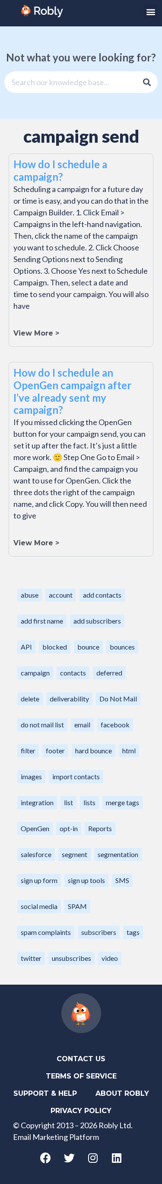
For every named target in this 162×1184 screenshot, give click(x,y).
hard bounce (93, 750)
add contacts (102, 595)
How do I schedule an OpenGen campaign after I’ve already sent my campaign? (72, 391)
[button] (150, 11)
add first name (42, 621)
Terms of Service (81, 1076)
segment (74, 854)
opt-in (69, 828)
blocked (54, 647)
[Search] (147, 82)
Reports (100, 828)
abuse (29, 595)
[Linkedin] (116, 1158)
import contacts (76, 776)
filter (28, 750)
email (82, 724)
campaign (35, 673)
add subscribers (97, 621)
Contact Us (81, 1059)
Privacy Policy (81, 1111)
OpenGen (35, 828)
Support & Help (45, 1093)
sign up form (39, 880)
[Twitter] (69, 1158)
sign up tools (86, 880)
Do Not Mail (118, 698)
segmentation (118, 854)
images (31, 776)
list (68, 802)
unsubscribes (71, 958)
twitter (31, 958)
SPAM (77, 906)
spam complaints (46, 932)
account (61, 595)
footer (55, 750)
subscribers (98, 932)
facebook (115, 724)
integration (37, 802)
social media (39, 906)
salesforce (36, 854)
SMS (122, 880)
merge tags (122, 802)
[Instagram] (93, 1158)
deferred (109, 673)
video (110, 958)
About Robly (122, 1093)
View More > (36, 333)
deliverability (69, 698)
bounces (122, 647)
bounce (88, 647)
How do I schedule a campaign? (60, 170)
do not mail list (42, 724)
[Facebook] (45, 1158)
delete (30, 698)
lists (89, 802)
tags (133, 932)
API (26, 647)
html (129, 750)
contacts (73, 673)
